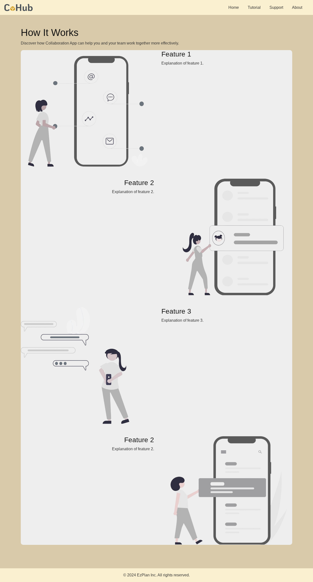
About (297, 7)
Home (233, 7)
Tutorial (254, 7)
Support (276, 7)
